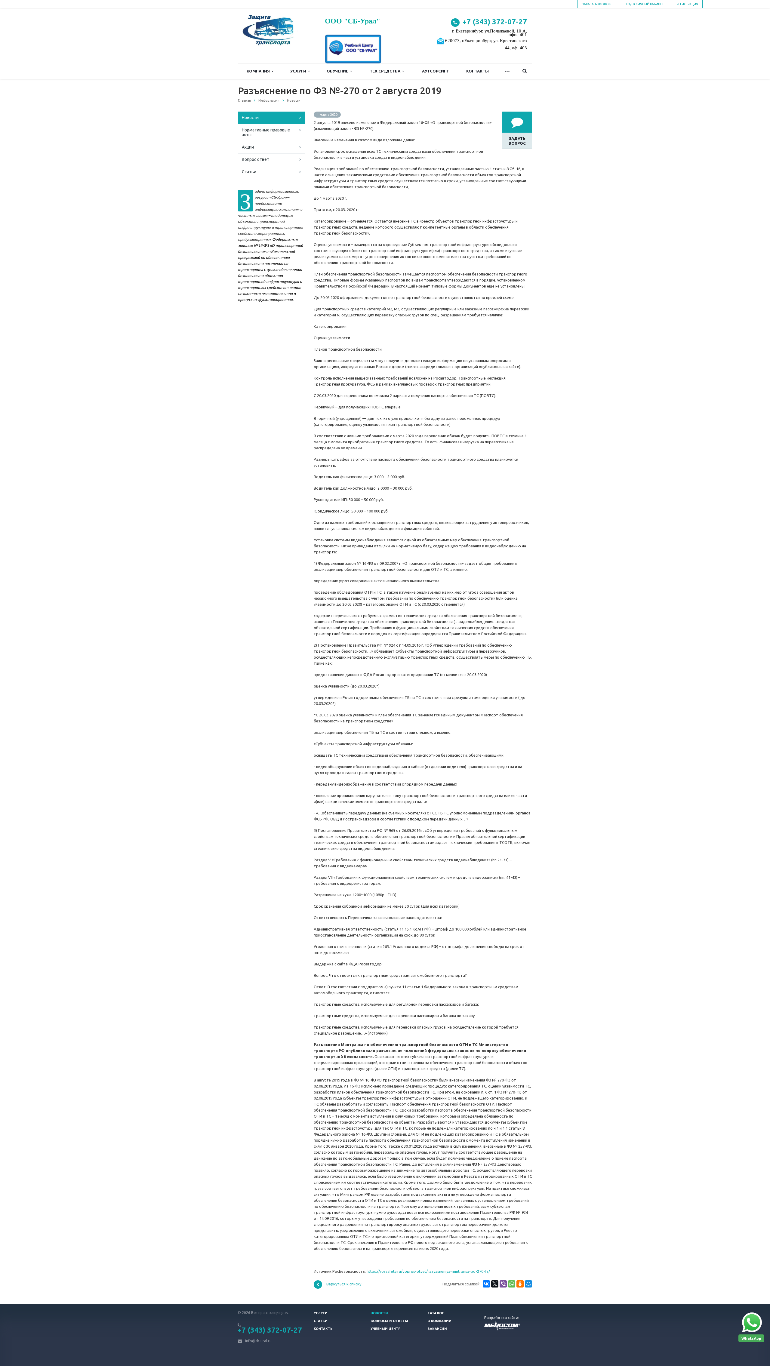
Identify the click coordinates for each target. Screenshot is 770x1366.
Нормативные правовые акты (266, 132)
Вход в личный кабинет (644, 4)
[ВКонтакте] (486, 1284)
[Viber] (503, 1284)
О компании (439, 1321)
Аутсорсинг (435, 71)
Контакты (477, 71)
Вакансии (437, 1329)
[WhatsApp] (511, 1284)
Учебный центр (385, 1329)
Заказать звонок (596, 4)
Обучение (338, 71)
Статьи (249, 171)
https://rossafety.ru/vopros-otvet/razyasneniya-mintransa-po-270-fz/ (428, 1271)
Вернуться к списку (343, 1284)
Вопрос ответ (255, 159)
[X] (494, 1284)
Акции (248, 147)
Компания (259, 71)
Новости (250, 117)
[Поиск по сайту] (524, 71)
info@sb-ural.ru (258, 1341)
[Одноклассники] (520, 1284)
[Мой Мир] (528, 1284)
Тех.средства (386, 71)
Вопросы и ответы (389, 1321)
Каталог (435, 1313)
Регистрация (687, 4)
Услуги (299, 71)
